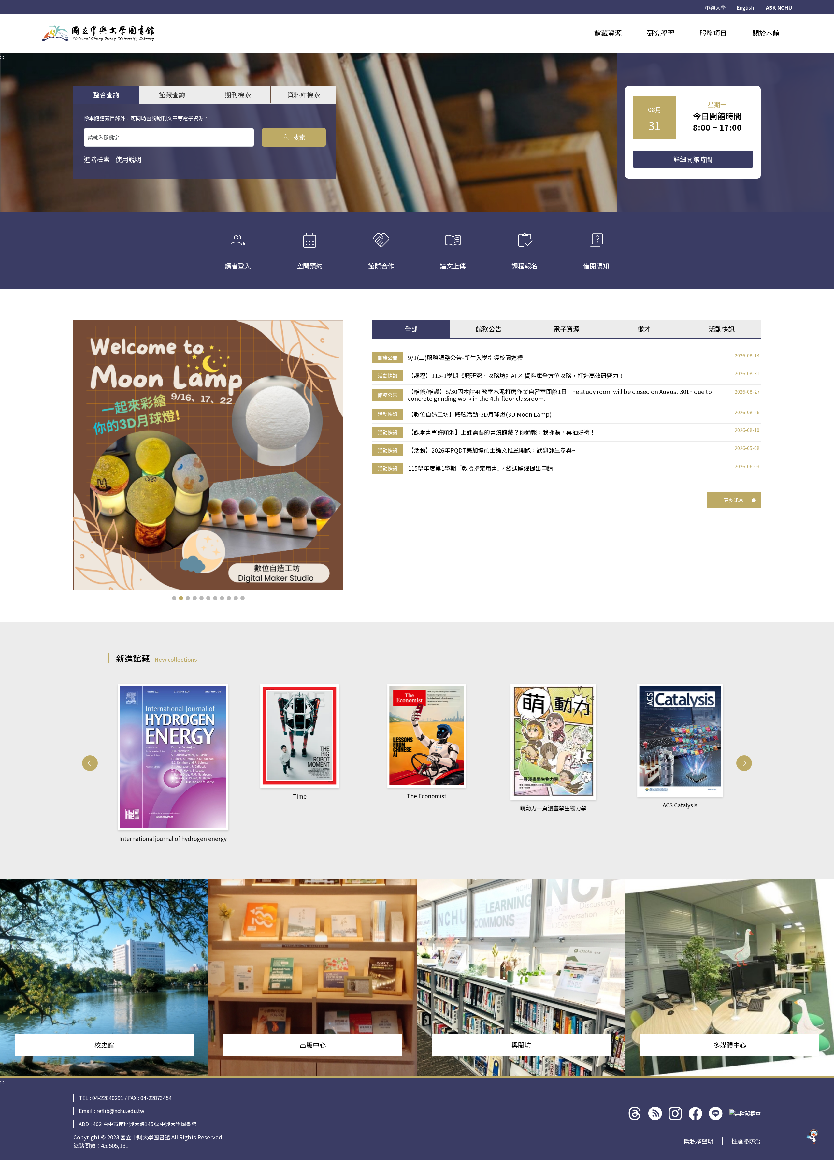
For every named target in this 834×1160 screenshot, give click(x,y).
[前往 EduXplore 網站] (812, 1138)
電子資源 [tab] (567, 329)
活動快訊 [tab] (722, 329)
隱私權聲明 (698, 1141)
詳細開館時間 (692, 159)
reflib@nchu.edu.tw (120, 1111)
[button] (174, 598)
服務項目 (713, 33)
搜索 (294, 137)
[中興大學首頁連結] (98, 33)
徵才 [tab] (644, 329)
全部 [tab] (411, 329)
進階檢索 (97, 159)
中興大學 (715, 7)
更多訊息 (733, 500)
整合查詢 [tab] (106, 94)
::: (2, 18)
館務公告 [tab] (489, 329)
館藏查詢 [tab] (172, 94)
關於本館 (766, 33)
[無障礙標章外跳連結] (745, 1113)
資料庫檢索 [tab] (303, 94)
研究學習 (660, 33)
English (745, 7)
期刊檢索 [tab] (238, 94)
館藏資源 (608, 33)
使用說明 (128, 159)
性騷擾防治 (746, 1141)
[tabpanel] (566, 413)
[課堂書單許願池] (208, 455)
